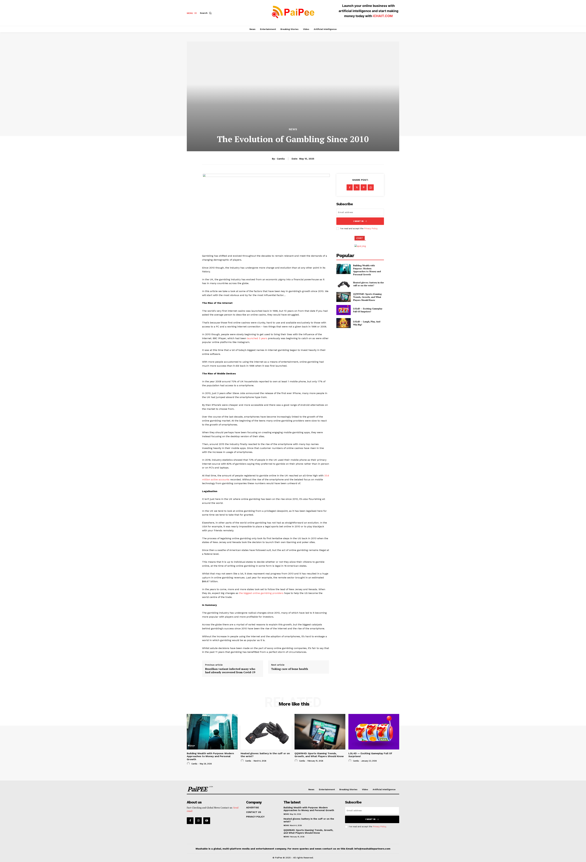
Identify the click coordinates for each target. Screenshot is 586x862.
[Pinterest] (364, 187)
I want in (358, 221)
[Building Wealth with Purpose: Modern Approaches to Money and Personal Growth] (343, 269)
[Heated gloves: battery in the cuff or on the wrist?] (343, 284)
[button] (206, 13)
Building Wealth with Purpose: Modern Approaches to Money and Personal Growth (367, 270)
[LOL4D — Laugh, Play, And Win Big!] (343, 323)
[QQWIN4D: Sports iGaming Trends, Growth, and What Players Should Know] (343, 297)
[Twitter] (357, 187)
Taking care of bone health (289, 669)
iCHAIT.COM (383, 16)
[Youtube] (206, 820)
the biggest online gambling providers (261, 593)
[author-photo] (189, 763)
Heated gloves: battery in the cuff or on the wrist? (368, 284)
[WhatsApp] (371, 187)
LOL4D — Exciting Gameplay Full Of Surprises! (367, 310)
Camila (281, 158)
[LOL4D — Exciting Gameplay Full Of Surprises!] (343, 310)
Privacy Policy (370, 228)
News (293, 129)
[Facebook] (350, 187)
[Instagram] (198, 820)
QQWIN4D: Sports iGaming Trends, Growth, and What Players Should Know (367, 296)
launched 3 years (257, 338)
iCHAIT (359, 238)
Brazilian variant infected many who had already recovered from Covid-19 (230, 670)
